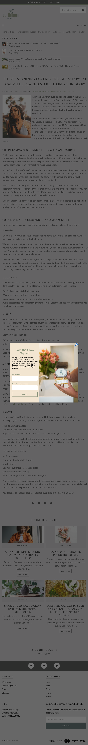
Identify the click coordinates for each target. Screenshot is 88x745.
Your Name (16, 374)
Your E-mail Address (20, 384)
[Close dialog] (76, 345)
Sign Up (25, 394)
